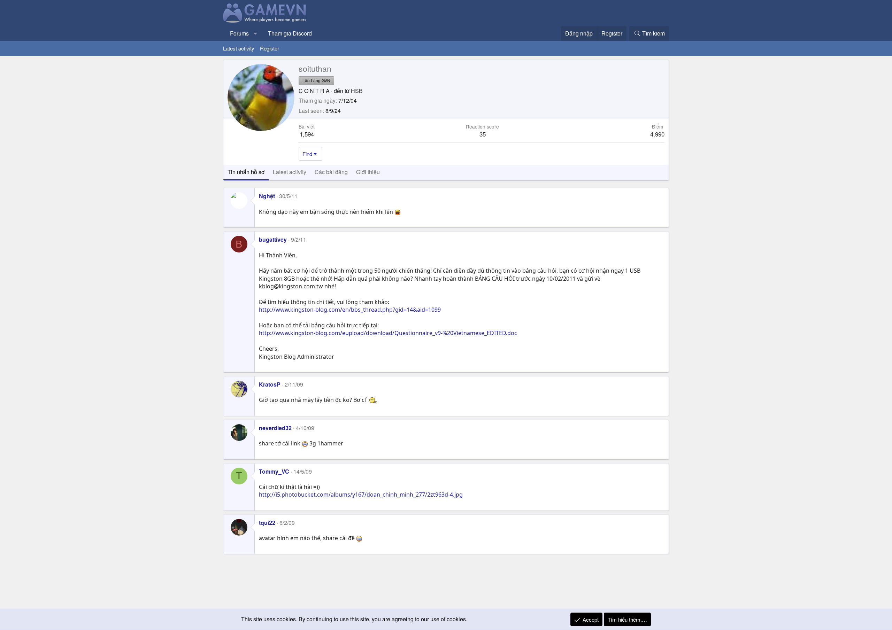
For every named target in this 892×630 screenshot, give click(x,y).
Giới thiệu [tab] (368, 172)
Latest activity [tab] (289, 172)
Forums (239, 33)
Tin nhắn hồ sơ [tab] (246, 172)
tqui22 (267, 523)
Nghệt (267, 196)
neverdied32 (275, 428)
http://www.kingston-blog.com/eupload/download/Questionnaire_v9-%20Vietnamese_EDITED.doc (388, 333)
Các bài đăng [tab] (331, 172)
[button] (255, 33)
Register (269, 48)
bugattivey (273, 239)
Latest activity (238, 48)
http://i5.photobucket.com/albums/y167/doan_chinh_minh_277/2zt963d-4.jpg (361, 494)
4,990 (657, 134)
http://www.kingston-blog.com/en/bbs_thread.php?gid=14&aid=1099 (350, 309)
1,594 (307, 134)
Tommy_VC (274, 471)
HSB (357, 91)
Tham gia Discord (290, 33)
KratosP (269, 384)
